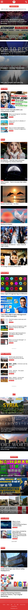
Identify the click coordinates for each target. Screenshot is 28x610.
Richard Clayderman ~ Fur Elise (10, 204)
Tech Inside (15, 527)
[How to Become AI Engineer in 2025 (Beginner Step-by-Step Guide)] (4, 328)
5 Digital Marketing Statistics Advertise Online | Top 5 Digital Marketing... (11, 594)
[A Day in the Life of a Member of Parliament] (4, 123)
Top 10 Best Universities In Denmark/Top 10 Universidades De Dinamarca (13, 52)
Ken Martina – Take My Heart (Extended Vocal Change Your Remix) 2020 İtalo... (12, 161)
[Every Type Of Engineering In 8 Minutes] (14, 283)
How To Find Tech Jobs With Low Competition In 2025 (12, 110)
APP (11, 604)
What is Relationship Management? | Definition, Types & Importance (14, 37)
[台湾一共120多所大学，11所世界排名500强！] (14, 469)
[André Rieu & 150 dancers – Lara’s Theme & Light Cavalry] (14, 234)
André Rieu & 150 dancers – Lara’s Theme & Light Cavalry (13, 245)
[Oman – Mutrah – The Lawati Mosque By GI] (4, 372)
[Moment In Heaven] (14, 214)
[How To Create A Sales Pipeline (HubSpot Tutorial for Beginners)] (4, 129)
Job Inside (3, 107)
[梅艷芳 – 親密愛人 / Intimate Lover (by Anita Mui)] (4, 365)
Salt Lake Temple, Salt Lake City (12, 82)
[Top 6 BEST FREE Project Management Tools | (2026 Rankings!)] (14, 304)
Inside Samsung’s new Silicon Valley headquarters (13, 569)
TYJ (14, 604)
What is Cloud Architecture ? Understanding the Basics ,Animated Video (19, 524)
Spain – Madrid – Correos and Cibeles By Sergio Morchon (16, 378)
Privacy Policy (14, 606)
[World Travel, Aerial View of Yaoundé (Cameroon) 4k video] (4, 359)
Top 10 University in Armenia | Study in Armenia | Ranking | (12, 493)
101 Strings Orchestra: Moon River (11, 266)
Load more (13, 541)
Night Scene (11, 373)
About (8, 604)
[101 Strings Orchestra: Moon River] (14, 256)
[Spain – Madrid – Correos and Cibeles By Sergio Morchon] (4, 379)
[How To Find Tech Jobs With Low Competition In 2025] (14, 99)
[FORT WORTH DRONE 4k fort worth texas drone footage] (14, 442)
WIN (17, 604)
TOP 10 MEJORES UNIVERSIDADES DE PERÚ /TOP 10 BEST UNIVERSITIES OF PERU (13, 511)
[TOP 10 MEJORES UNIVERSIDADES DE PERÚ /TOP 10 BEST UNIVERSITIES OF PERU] (14, 505)
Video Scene (11, 359)
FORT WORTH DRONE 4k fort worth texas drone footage (13, 448)
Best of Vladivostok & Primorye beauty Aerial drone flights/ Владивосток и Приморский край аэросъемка (14, 429)
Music (2, 158)
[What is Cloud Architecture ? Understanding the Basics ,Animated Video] (6, 525)
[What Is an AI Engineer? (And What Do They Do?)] (4, 116)
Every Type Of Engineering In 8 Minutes (14, 294)
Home (4, 604)
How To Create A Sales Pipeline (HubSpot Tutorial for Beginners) (17, 128)
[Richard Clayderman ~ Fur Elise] (14, 194)
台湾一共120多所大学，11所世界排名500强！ (13, 475)
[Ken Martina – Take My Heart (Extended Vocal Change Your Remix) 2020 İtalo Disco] (14, 150)
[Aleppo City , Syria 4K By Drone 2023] (14, 406)
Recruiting (3, 291)
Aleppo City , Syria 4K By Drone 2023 (11, 413)
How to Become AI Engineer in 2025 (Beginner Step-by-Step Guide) (17, 326)
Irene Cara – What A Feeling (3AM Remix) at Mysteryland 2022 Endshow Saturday (14, 21)
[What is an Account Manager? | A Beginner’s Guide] (4, 341)
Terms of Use (22, 604)
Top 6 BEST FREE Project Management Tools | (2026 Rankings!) (13, 315)
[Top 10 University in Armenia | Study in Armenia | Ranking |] (14, 487)
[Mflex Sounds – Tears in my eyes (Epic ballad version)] (14, 172)
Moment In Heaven (6, 224)
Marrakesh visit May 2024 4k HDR (12, 68)
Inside (2, 566)
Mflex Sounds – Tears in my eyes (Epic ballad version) (13, 182)
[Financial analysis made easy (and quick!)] (4, 321)
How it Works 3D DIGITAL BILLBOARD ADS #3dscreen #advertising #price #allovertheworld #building (19, 534)
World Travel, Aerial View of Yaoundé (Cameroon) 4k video (16, 357)
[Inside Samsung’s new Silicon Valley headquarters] (14, 558)
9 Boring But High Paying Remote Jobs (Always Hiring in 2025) (17, 333)
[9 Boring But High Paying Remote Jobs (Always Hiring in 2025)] (4, 335)
